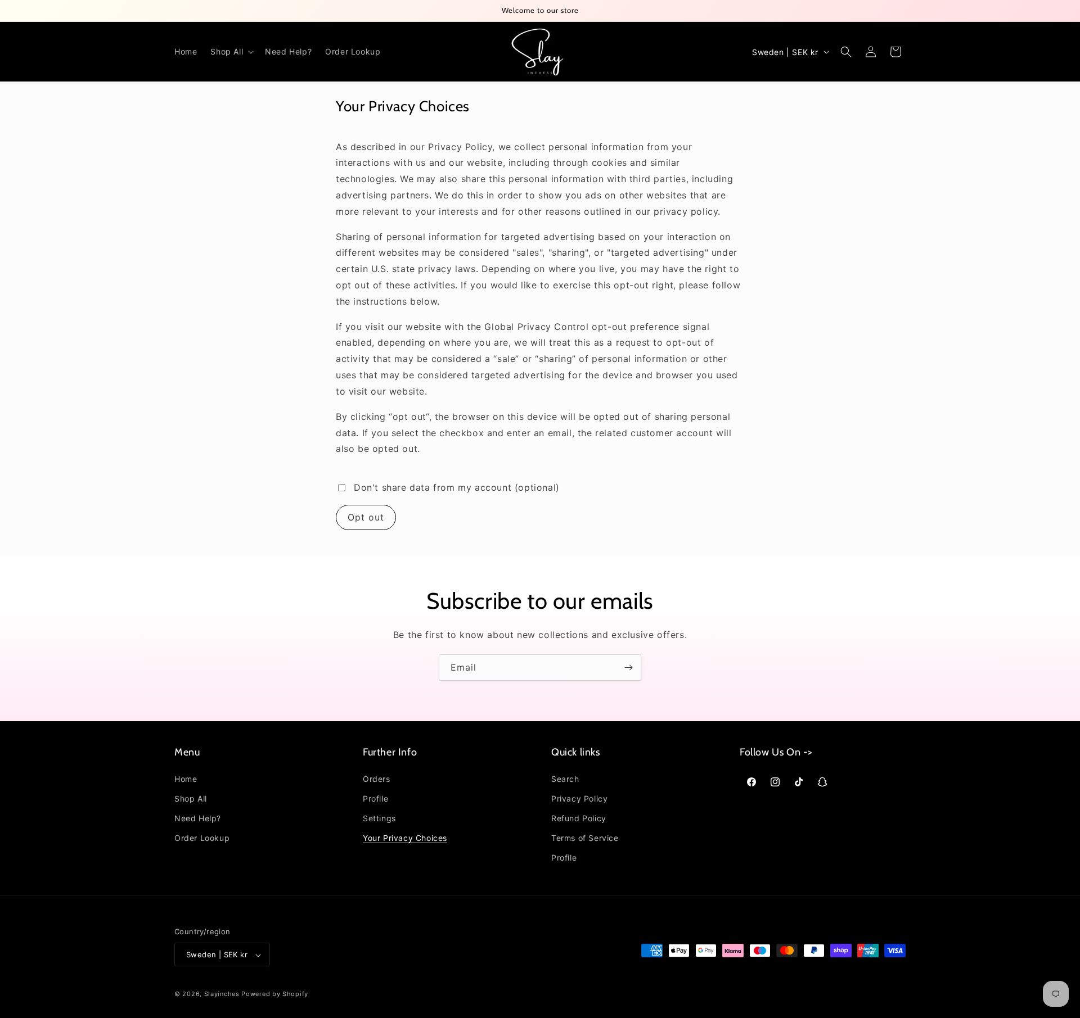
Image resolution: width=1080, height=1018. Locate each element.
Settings (379, 818)
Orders (376, 778)
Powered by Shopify (274, 994)
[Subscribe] (628, 667)
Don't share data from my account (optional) (457, 487)
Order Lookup (202, 838)
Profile (375, 798)
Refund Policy (578, 818)
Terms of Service (585, 838)
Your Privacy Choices (405, 838)
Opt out (366, 517)
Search (565, 778)
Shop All (190, 798)
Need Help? (197, 818)
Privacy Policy (579, 798)
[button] (231, 52)
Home (185, 778)
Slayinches (222, 994)
